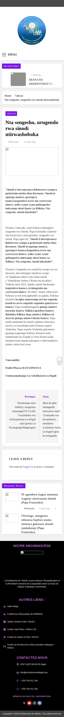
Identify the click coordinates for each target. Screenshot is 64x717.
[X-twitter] (24, 703)
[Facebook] (39, 703)
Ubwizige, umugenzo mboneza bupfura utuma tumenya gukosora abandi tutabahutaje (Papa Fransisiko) (37, 524)
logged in (28, 466)
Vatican (11, 113)
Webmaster (13, 142)
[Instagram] (34, 703)
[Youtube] (29, 703)
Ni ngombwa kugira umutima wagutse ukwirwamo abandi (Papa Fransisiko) (39, 498)
